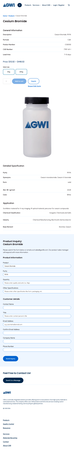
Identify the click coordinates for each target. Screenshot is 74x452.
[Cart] (69, 5)
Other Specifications (10, 288)
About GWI (7, 446)
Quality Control (8, 424)
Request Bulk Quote (34, 86)
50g (8, 72)
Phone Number (8, 346)
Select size (6, 67)
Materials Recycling (10, 438)
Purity (5, 271)
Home (5, 16)
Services (6, 434)
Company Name (9, 338)
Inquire (33, 81)
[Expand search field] (19, 5)
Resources (6, 428)
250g (21, 72)
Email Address (8, 321)
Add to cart (19, 81)
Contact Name (8, 304)
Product (6, 263)
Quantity (6, 279)
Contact (6, 442)
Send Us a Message (13, 380)
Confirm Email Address (11, 329)
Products (11, 16)
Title (4, 313)
